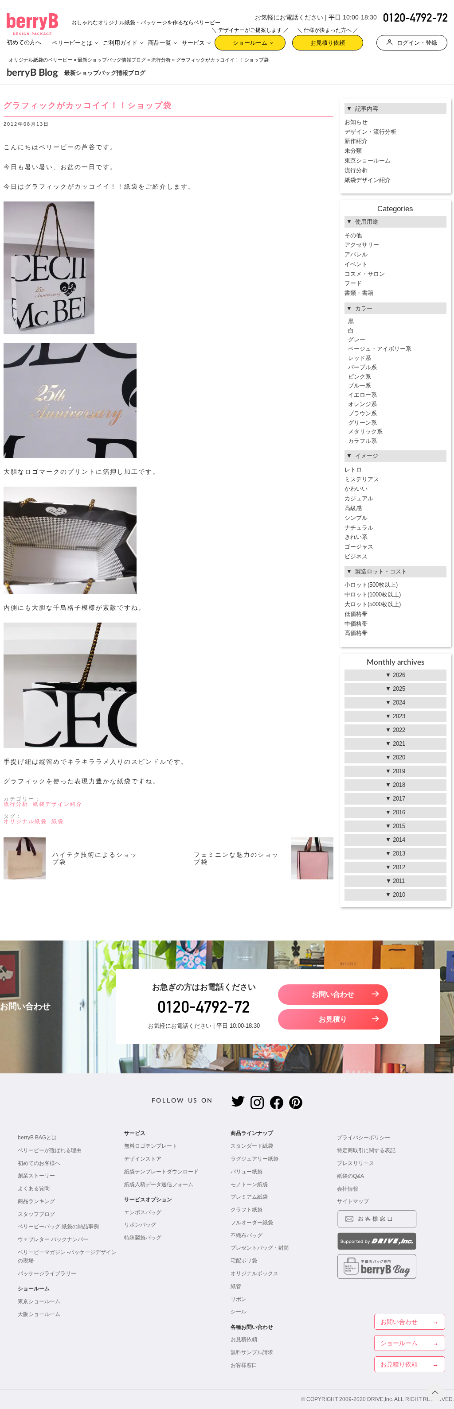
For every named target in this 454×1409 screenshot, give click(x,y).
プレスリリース (355, 1163)
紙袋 (57, 821)
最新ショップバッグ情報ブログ (112, 59)
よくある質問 (34, 1188)
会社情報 (347, 1189)
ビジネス (356, 556)
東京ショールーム (367, 160)
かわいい (356, 488)
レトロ (353, 469)
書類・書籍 (358, 293)
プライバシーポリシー (363, 1137)
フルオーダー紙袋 (252, 1222)
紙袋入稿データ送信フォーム (158, 1184)
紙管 (236, 1286)
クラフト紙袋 (246, 1210)
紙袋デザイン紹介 (57, 804)
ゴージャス (358, 546)
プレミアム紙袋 (249, 1197)
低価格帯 (356, 614)
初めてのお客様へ (39, 1163)
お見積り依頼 (327, 40)
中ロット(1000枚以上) (372, 594)
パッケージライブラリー (47, 1273)
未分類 (353, 150)
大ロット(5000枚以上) (372, 604)
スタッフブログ (36, 1214)
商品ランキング (36, 1201)
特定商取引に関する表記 (366, 1150)
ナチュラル (358, 527)
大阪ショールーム (39, 1314)
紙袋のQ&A (350, 1176)
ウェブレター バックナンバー (53, 1239)
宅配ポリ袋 (244, 1261)
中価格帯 (356, 623)
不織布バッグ (246, 1235)
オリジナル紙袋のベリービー (40, 59)
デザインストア (142, 1159)
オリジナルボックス (254, 1273)
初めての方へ (24, 42)
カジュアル (358, 498)
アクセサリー (361, 244)
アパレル (356, 254)
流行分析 (161, 59)
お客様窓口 (244, 1365)
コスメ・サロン (364, 274)
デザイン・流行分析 (370, 131)
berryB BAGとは (37, 1137)
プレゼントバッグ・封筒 (260, 1248)
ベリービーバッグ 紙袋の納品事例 (58, 1226)
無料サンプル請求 (252, 1352)
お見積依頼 (244, 1339)
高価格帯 (356, 633)
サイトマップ (353, 1201)
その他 (353, 235)
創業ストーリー (36, 1176)
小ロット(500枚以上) (371, 584)
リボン (239, 1299)
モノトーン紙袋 (249, 1184)
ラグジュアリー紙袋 (254, 1159)
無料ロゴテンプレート (150, 1146)
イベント (356, 264)
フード (353, 283)
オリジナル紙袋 (25, 821)
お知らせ (356, 122)
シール (239, 1311)
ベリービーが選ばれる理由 (50, 1150)
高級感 (353, 508)
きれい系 (356, 537)
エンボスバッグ (142, 1212)
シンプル (356, 518)
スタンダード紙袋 (252, 1146)
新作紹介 (356, 141)
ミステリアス (361, 479)
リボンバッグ (140, 1225)
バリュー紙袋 (246, 1172)
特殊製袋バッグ (142, 1238)
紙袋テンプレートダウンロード (161, 1172)
